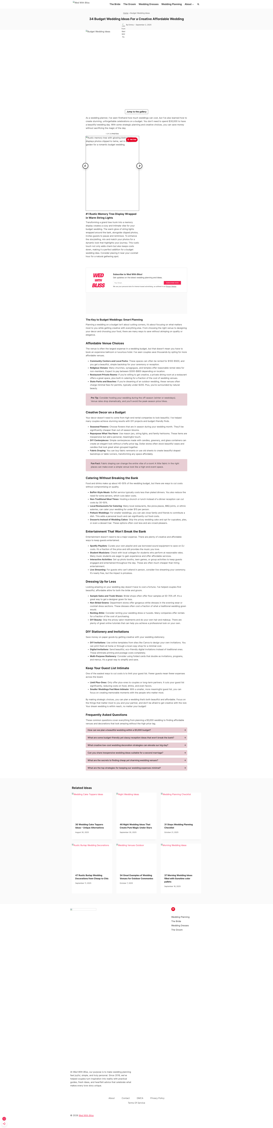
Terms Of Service (136, 1103)
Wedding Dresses (149, 4)
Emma (131, 25)
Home (125, 13)
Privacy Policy (157, 1098)
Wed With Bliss (86, 1115)
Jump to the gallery (137, 111)
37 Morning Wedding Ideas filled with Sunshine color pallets (178, 878)
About (112, 1098)
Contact (126, 1098)
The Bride (115, 4)
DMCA (140, 1098)
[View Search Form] (198, 4)
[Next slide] (139, 166)
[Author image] (123, 25)
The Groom (129, 4)
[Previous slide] (85, 166)
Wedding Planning (171, 4)
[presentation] (92, 806)
